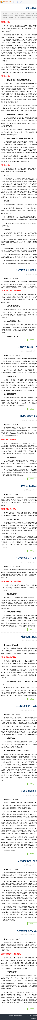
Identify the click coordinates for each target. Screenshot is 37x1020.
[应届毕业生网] (6, 2)
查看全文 (32, 339)
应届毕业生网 (15, 2)
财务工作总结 (22, 2)
